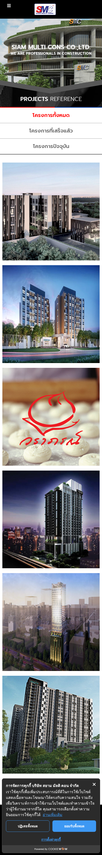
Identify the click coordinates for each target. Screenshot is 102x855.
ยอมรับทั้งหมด (74, 826)
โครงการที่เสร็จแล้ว (51, 131)
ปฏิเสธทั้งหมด (28, 826)
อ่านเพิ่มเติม (52, 814)
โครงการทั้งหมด (51, 115)
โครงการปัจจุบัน (51, 146)
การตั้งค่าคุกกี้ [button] (51, 839)
